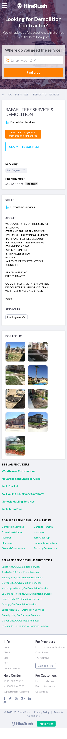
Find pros (33, 72)
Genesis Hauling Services (18, 501)
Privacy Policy (41, 712)
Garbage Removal (43, 526)
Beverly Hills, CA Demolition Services (22, 577)
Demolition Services (13, 526)
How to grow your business (50, 647)
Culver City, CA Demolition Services (21, 582)
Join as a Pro (45, 665)
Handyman (39, 532)
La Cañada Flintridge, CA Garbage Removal (25, 625)
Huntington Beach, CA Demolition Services (26, 588)
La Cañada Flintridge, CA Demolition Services (27, 593)
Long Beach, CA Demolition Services (22, 598)
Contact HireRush (13, 668)
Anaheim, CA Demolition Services (20, 572)
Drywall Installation (12, 532)
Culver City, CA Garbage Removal (20, 620)
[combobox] (33, 60)
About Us (9, 652)
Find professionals (45, 686)
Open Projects (43, 652)
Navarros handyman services (21, 478)
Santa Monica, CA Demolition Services (23, 609)
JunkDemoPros (12, 509)
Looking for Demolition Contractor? (33, 22)
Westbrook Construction (19, 471)
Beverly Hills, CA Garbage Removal (21, 615)
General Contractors (13, 548)
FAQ (6, 663)
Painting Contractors (45, 548)
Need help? (46, 723)
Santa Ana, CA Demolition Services (21, 566)
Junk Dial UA (10, 486)
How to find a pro (44, 680)
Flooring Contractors (45, 542)
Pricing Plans (42, 657)
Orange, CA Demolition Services (20, 604)
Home (7, 647)
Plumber (6, 537)
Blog (6, 657)
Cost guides (41, 691)
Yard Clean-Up (42, 537)
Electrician (7, 542)
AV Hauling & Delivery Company (23, 493)
